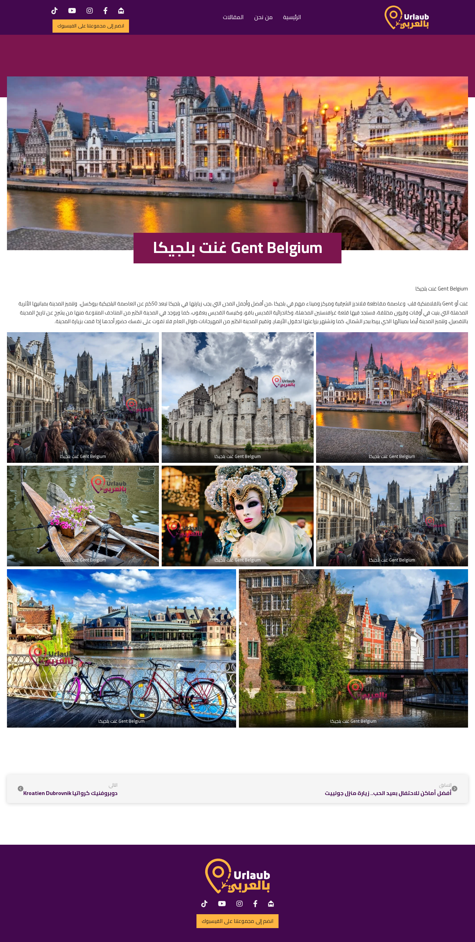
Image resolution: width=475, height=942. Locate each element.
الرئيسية (292, 17)
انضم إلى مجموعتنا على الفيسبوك (90, 25)
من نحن (263, 17)
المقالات (233, 17)
